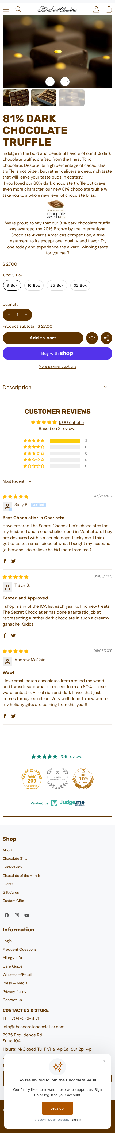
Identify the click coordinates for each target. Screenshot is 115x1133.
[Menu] (6, 9)
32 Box (80, 285)
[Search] (19, 9)
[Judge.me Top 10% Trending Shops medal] (83, 778)
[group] (16, 97)
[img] (15, 496)
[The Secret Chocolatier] (57, 9)
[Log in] (96, 9)
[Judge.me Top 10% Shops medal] (57, 778)
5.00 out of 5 (71, 422)
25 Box (57, 285)
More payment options (57, 366)
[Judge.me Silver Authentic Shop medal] (32, 778)
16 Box (34, 285)
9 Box (12, 285)
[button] (109, 9)
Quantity (10, 304)
